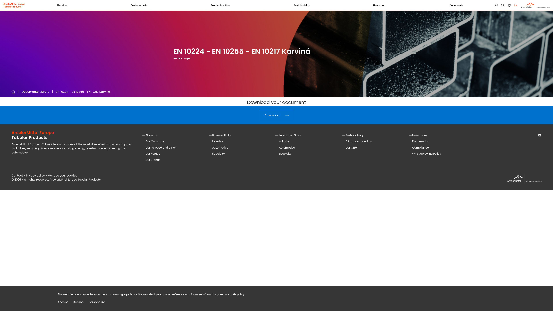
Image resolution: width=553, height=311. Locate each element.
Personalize (97, 302)
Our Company (155, 141)
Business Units (139, 5)
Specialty (218, 154)
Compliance (420, 148)
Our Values (152, 154)
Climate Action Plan (358, 141)
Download (271, 115)
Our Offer (351, 148)
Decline (78, 302)
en (515, 5)
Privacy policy (35, 176)
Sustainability (302, 5)
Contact (17, 176)
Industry (217, 141)
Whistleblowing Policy (426, 154)
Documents (456, 5)
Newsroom (379, 5)
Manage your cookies (62, 176)
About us (62, 5)
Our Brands (152, 160)
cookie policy (236, 294)
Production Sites (220, 5)
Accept (63, 302)
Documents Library (35, 92)
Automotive (220, 148)
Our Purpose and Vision (161, 148)
